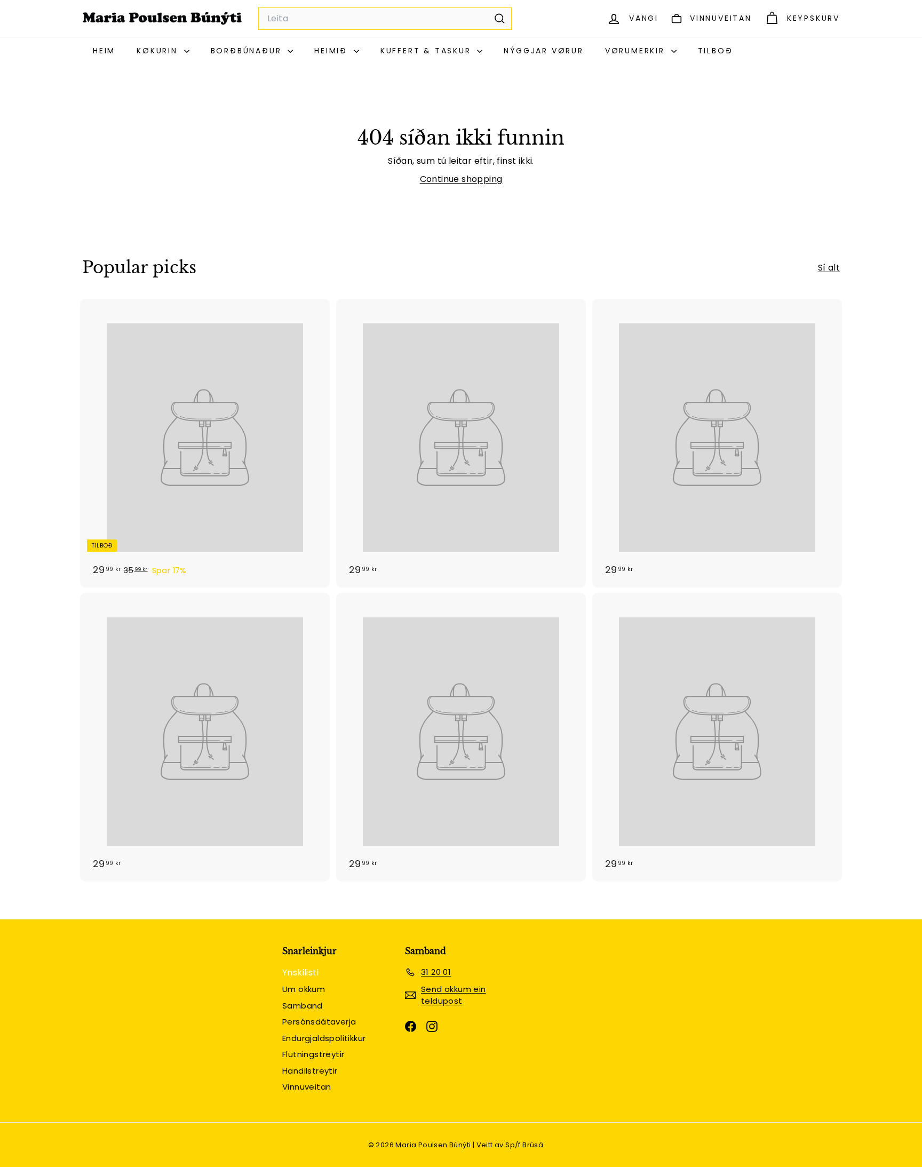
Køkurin (159, 50)
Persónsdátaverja (319, 1021)
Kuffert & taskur (427, 50)
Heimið (332, 50)
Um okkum (303, 989)
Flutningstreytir (313, 1054)
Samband (302, 1005)
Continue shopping (461, 179)
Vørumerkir (637, 50)
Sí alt (829, 267)
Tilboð (715, 50)
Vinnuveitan (306, 1086)
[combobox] (385, 18)
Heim (104, 50)
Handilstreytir (310, 1070)
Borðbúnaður (248, 50)
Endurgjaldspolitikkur (323, 1038)
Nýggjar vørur (543, 50)
